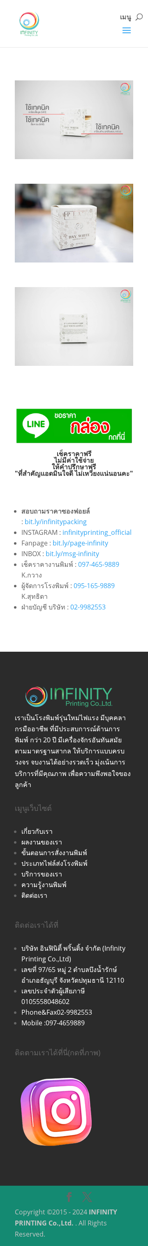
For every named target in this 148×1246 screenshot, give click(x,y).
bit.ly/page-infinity (80, 543)
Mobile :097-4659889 (53, 1022)
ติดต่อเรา (34, 895)
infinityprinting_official (97, 532)
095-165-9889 (94, 585)
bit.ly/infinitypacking (56, 521)
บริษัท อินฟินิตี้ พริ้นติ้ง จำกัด (61, 948)
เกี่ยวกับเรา (37, 831)
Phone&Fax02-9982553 (56, 1012)
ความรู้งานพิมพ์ (44, 884)
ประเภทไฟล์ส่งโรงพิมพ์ (54, 863)
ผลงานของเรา (41, 842)
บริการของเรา (41, 874)
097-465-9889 (98, 564)
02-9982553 (88, 607)
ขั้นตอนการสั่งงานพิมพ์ (54, 852)
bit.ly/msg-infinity (72, 553)
